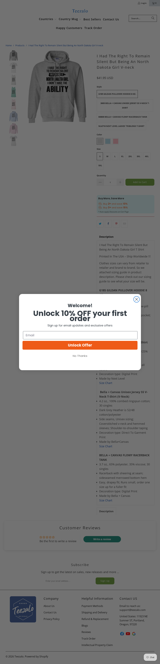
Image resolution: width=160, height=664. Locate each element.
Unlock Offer (80, 345)
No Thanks (80, 356)
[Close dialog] (137, 299)
